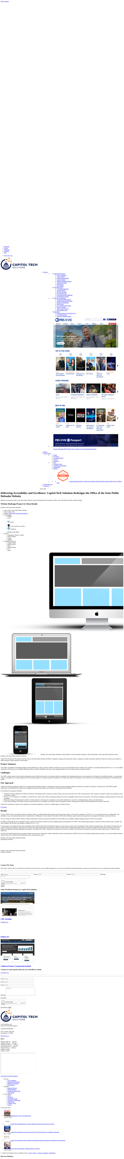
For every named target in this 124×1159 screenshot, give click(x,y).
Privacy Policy (33, 1153)
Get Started (4, 807)
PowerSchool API (61, 293)
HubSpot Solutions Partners (64, 281)
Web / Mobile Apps (62, 310)
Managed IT (56, 312)
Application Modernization (64, 299)
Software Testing (61, 307)
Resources (56, 461)
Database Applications (63, 302)
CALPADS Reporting (63, 289)
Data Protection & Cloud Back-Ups (66, 313)
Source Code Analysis (63, 308)
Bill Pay (55, 468)
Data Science (60, 304)
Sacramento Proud (58, 458)
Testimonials (56, 467)
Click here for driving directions (9, 1076)
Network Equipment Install (64, 316)
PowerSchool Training (63, 296)
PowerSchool (11, 1085)
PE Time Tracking (61, 292)
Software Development (59, 298)
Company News (57, 464)
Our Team (56, 456)
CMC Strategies (6, 919)
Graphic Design (61, 280)
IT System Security (62, 315)
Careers (55, 459)
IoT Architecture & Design (64, 305)
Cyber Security (61, 276)
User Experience (11, 1080)
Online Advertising (62, 283)
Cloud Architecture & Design (64, 301)
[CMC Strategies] (17, 915)
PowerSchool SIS (58, 287)
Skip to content (5, 1)
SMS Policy (52, 1153)
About (55, 455)
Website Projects (11, 1089)
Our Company (47, 453)
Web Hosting (60, 286)
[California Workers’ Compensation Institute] (17, 962)
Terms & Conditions (43, 1153)
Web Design (60, 284)
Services (45, 272)
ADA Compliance (61, 275)
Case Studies (10, 1092)
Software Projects (12, 1088)
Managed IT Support (13, 1083)
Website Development (59, 273)
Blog (54, 462)
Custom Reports (61, 290)
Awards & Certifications (59, 465)
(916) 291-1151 (8, 255)
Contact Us (46, 486)
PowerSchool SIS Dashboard (64, 295)
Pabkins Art (5, 937)
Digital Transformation (63, 278)
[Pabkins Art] (13, 922)
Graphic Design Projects (13, 1091)
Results (45, 452)
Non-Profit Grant (47, 484)
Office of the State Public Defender (18, 513)
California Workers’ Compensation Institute (16, 966)
